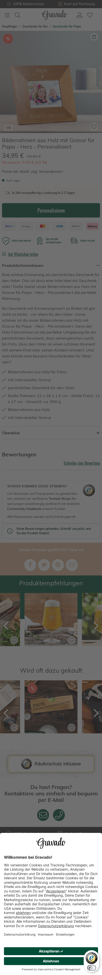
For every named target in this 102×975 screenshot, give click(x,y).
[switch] (91, 968)
